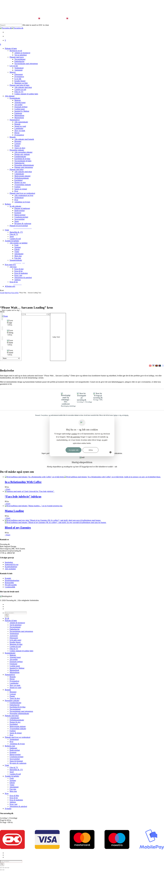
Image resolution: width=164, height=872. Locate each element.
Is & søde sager (15, 640)
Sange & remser (16, 733)
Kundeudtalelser (11, 567)
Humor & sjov (15, 722)
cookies (74, 434)
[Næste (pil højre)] (3, 869)
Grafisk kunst (15, 666)
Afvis (90, 450)
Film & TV (14, 649)
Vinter (12, 785)
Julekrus (13, 802)
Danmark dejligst (16, 662)
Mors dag (13, 791)
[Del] (6, 867)
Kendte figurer (15, 642)
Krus (9, 293)
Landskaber (14, 683)
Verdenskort (14, 633)
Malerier (13, 655)
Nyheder (8, 809)
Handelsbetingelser (12, 580)
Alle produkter (10, 569)
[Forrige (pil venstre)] (1, 869)
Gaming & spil (15, 646)
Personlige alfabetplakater (19, 713)
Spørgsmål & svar (11, 564)
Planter (12, 696)
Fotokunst (13, 664)
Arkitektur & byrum (17, 744)
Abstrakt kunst (15, 657)
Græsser (13, 694)
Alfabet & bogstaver (17, 623)
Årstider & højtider (12, 776)
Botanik (13, 677)
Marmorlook (14, 670)
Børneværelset (15, 755)
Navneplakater (15, 627)
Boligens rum (10, 746)
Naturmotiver (10, 675)
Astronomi (14, 636)
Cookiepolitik (10, 587)
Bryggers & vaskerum (18, 763)
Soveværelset (15, 759)
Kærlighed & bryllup (17, 707)
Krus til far (14, 798)
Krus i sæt (13, 804)
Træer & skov (15, 698)
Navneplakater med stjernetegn (21, 631)
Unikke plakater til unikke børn (21, 651)
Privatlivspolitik (11, 585)
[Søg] (7, 615)
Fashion (13, 731)
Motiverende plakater (18, 726)
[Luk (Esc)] (8, 867)
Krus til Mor (15, 293)
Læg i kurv (56, 337)
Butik (6, 293)
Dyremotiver (14, 681)
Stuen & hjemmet (16, 761)
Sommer (13, 780)
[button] (22, 228)
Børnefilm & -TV (16, 770)
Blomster (13, 692)
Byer (11, 735)
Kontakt (8, 578)
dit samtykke (75, 437)
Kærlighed (14, 724)
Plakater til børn (11, 621)
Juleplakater (14, 787)
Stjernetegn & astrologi (18, 806)
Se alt (7, 618)
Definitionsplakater (17, 720)
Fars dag (13, 789)
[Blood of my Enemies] (55, 521)
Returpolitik (9, 583)
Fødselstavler (15, 629)
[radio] (11, 316)
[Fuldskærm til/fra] (3, 867)
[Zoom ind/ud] (1, 867)
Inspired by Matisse (17, 668)
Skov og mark (15, 685)
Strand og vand (15, 688)
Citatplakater (14, 718)
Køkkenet (13, 748)
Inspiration (9, 562)
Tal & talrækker (15, 625)
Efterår (12, 783)
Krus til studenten (16, 800)
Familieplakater (15, 703)
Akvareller (14, 659)
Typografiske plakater (18, 729)
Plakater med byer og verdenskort (17, 737)
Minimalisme (14, 672)
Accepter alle (74, 450)
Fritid (7, 765)
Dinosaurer (14, 638)
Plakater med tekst (12, 716)
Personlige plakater (12, 700)
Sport (12, 772)
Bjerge (12, 679)
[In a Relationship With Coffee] (83, 477)
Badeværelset (15, 750)
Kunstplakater (10, 653)
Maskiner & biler (16, 644)
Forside (2, 293)
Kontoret (13, 752)
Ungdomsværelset (16, 757)
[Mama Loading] (34, 506)
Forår (12, 778)
